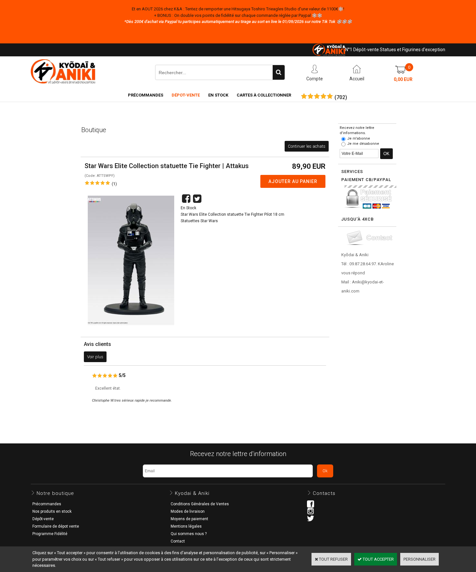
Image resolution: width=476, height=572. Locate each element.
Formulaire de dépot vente (55, 526)
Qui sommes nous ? (189, 534)
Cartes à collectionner (264, 95)
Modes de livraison (188, 511)
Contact (178, 541)
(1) (114, 183)
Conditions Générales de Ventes (200, 504)
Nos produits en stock (52, 511)
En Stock (218, 95)
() (340, 97)
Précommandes (145, 95)
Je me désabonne (363, 144)
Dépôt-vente (43, 519)
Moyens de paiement (189, 519)
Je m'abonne (358, 138)
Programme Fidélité (49, 534)
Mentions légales (186, 526)
